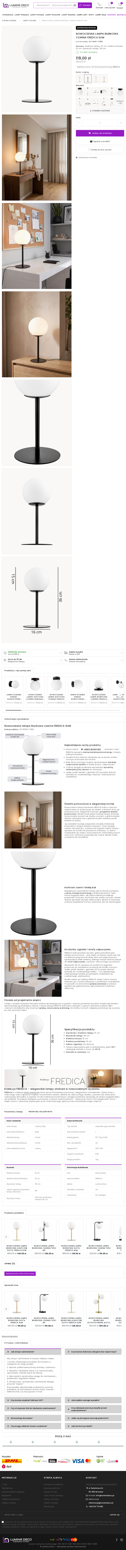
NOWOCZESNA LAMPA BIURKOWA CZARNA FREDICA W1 (98, 697)
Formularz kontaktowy (53, 1484)
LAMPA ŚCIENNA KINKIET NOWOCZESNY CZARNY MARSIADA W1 (14, 697)
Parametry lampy (13, 1111)
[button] (120, 695)
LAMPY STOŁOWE (29, 20)
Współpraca (7, 1488)
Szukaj (86, 5)
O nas (4, 1484)
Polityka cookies (9, 1503)
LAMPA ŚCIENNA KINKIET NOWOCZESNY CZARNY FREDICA (78, 697)
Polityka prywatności (11, 1499)
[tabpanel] (19, 1442)
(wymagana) (60, 1524)
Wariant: (80, 85)
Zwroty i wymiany (51, 1499)
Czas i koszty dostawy (53, 1495)
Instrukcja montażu (88, 157)
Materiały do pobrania (40, 1111)
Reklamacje (49, 1506)
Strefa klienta (53, 1477)
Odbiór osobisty (51, 1503)
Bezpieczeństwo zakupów (13, 1492)
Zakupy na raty (50, 1492)
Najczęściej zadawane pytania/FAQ (101, 1484)
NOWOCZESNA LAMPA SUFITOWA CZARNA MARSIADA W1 (35, 697)
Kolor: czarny (82, 72)
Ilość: (78, 118)
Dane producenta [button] (10, 1336)
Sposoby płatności (52, 1488)
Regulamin (6, 1495)
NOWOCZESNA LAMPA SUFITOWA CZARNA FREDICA (56, 697)
